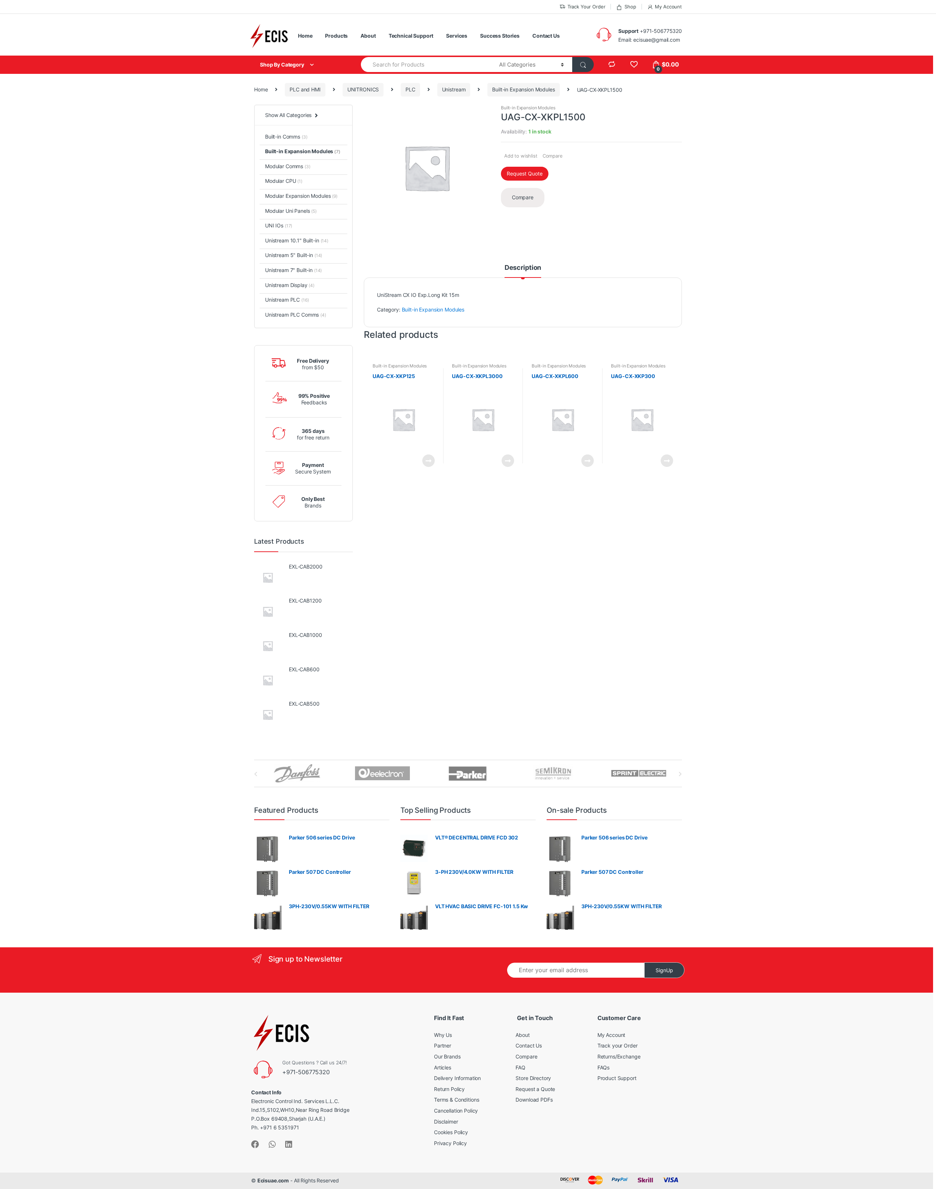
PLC (410, 89)
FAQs (603, 1067)
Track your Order (617, 1045)
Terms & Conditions (456, 1099)
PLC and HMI (305, 89)
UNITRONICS (363, 89)
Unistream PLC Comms (295, 315)
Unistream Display (289, 285)
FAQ (520, 1067)
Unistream (454, 89)
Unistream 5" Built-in (293, 255)
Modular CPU (283, 181)
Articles (442, 1067)
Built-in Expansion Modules (523, 89)
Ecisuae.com (273, 1180)
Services (456, 36)
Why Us (443, 1035)
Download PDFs (534, 1099)
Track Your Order (586, 7)
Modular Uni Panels (291, 211)
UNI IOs (278, 225)
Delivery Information (457, 1078)
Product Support (617, 1078)
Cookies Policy (451, 1132)
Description (523, 267)
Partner (442, 1045)
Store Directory (533, 1078)
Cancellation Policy (456, 1110)
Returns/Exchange (619, 1056)
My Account (668, 7)
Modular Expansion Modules (301, 196)
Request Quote (525, 173)
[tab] (523, 271)
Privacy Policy (450, 1143)
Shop (630, 7)
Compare (553, 156)
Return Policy (449, 1089)
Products (336, 36)
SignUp (664, 970)
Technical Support (411, 36)
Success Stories (500, 36)
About (368, 36)
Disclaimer (446, 1121)
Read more (428, 460)
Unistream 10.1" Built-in (296, 240)
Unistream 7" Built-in (293, 270)
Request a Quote (535, 1089)
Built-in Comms (286, 136)
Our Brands (447, 1056)
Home (305, 36)
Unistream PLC (287, 300)
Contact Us (546, 36)
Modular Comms (287, 166)
